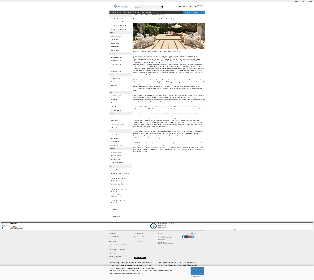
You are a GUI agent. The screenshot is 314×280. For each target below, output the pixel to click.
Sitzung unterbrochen (115, 236)
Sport (139, 12)
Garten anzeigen (115, 96)
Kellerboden (114, 85)
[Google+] (189, 237)
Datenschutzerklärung (137, 273)
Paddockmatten (115, 141)
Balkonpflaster (115, 50)
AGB (111, 246)
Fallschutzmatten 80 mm (118, 29)
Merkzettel (310, 1)
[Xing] (186, 237)
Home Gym (113, 127)
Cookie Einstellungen (115, 256)
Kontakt (195, 12)
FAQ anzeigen (114, 169)
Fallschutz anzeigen (116, 18)
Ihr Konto (138, 239)
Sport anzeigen (115, 117)
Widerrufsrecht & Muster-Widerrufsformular (116, 252)
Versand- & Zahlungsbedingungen (118, 244)
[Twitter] (192, 237)
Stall (143, 12)
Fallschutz (112, 12)
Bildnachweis (113, 241)
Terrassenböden (149, 95)
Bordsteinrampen (115, 155)
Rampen (148, 12)
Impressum (113, 239)
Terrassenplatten (115, 61)
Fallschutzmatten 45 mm (118, 22)
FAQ (153, 12)
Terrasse (124, 12)
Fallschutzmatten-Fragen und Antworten (119, 174)
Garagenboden (115, 89)
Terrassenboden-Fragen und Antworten (119, 185)
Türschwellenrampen (117, 163)
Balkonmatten (114, 47)
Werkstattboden (115, 82)
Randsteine (113, 99)
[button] (296, 1)
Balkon (119, 12)
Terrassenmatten (115, 71)
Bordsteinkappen (115, 110)
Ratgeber (113, 206)
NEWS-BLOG (187, 12)
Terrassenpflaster (115, 68)
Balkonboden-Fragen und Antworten (118, 179)
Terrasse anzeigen (116, 57)
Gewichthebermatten (117, 124)
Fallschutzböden (115, 213)
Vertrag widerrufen (140, 257)
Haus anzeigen (115, 78)
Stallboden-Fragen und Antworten (117, 201)
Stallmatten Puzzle (116, 145)
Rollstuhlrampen (115, 159)
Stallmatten (114, 138)
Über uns (202, 12)
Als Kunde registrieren (141, 236)
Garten (134, 12)
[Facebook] (183, 237)
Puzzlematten (114, 120)
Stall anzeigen (114, 134)
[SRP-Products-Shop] (121, 6)
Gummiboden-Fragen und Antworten (118, 190)
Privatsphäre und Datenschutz (117, 249)
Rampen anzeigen (116, 152)
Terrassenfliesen (115, 64)
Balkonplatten (114, 43)
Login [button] (302, 1)
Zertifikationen (115, 216)
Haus (129, 12)
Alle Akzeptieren (197, 269)
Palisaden (113, 106)
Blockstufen (114, 103)
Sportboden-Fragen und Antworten (117, 196)
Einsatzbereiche (115, 209)
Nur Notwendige (197, 273)
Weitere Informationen (197, 276)
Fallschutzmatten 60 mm (118, 25)
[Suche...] (162, 7)
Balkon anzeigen (115, 36)
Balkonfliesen (114, 39)
